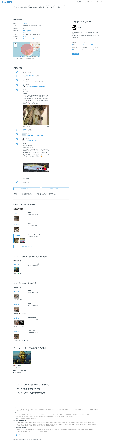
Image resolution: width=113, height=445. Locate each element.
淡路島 (55, 429)
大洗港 (86, 429)
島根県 (69, 424)
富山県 (81, 422)
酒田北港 (91, 429)
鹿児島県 (48, 425)
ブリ (24, 32)
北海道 (18, 422)
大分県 (39, 425)
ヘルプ (18, 415)
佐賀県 (26, 425)
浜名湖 (47, 429)
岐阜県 (22, 424)
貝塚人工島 (19, 431)
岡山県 (73, 424)
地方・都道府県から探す (41, 409)
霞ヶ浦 (43, 429)
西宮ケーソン (31, 431)
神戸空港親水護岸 (62, 429)
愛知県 (30, 424)
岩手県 (26, 422)
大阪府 (47, 424)
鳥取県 (64, 424)
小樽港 (45, 431)
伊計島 (29, 304)
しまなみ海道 (31, 330)
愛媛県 (94, 424)
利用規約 (23, 415)
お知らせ (23, 418)
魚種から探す (51, 409)
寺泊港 (82, 429)
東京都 (68, 422)
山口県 (24, 36)
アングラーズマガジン (87, 409)
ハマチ (32, 32)
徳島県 (85, 424)
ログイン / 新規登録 (76, 2)
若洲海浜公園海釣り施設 (74, 429)
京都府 (43, 424)
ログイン (96, 409)
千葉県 (63, 422)
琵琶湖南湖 (38, 429)
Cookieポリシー (41, 415)
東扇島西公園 (31, 429)
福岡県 (22, 425)
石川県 (85, 422)
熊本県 (34, 425)
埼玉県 (59, 422)
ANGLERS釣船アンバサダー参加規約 (44, 416)
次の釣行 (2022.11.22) (55, 188)
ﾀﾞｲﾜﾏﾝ (25, 23)
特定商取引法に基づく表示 (23, 416)
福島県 (43, 422)
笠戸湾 (24, 130)
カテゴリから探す (94, 2)
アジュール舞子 (39, 431)
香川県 (89, 424)
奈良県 (55, 424)
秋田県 (34, 422)
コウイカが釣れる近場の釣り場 (27, 389)
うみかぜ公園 (24, 429)
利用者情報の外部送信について (73, 415)
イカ (24, 30)
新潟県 (77, 422)
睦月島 (29, 290)
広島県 (77, 424)
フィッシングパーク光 (28, 39)
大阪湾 (51, 429)
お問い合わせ (69, 416)
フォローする (75, 53)
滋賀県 (39, 424)
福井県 (89, 422)
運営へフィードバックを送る (24, 411)
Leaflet (22, 56)
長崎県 (30, 425)
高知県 (18, 425)
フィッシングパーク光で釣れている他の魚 (32, 385)
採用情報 (33, 418)
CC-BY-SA (38, 56)
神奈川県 (72, 422)
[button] (15, 44)
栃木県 (51, 422)
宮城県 (30, 422)
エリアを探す (31, 409)
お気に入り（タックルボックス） (73, 409)
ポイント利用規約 (85, 415)
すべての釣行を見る (27, 246)
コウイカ (29, 30)
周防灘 (29, 223)
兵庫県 (51, 424)
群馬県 (55, 422)
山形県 (39, 422)
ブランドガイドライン (59, 416)
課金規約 (32, 416)
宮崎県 (43, 425)
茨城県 (47, 422)
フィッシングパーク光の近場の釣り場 (30, 393)
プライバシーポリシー (31, 415)
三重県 (34, 424)
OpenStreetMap (28, 56)
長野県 (18, 424)
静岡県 (26, 424)
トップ (18, 409)
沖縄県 (52, 425)
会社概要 (28, 418)
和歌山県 (60, 424)
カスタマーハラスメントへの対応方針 (55, 415)
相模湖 (18, 429)
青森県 (22, 422)
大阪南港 (25, 431)
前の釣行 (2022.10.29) (27, 188)
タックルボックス (105, 2)
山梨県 (94, 422)
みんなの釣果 (86, 2)
